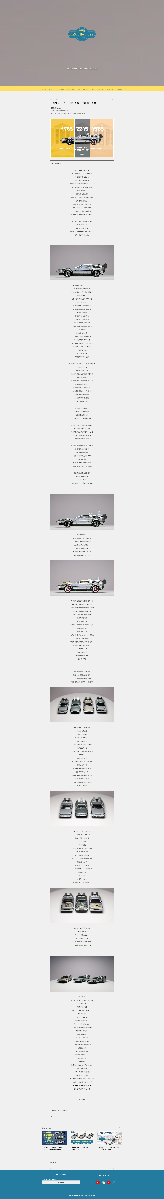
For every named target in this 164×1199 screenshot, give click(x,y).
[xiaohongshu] (98, 1182)
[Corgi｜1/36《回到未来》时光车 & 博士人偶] (109, 1138)
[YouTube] (109, 1182)
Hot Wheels (54, 1110)
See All (120, 1127)
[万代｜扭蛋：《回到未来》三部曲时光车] (82, 1138)
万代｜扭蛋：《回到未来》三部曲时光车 (82, 1148)
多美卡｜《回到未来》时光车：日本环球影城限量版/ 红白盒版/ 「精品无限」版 (53, 1148)
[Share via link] (51, 1116)
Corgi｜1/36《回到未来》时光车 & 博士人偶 (109, 1148)
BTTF (59, 1110)
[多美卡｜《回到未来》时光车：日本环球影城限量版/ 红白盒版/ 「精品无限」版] (54, 1138)
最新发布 (64, 1110)
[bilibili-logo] (92, 1182)
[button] (85, 88)
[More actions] (113, 99)
